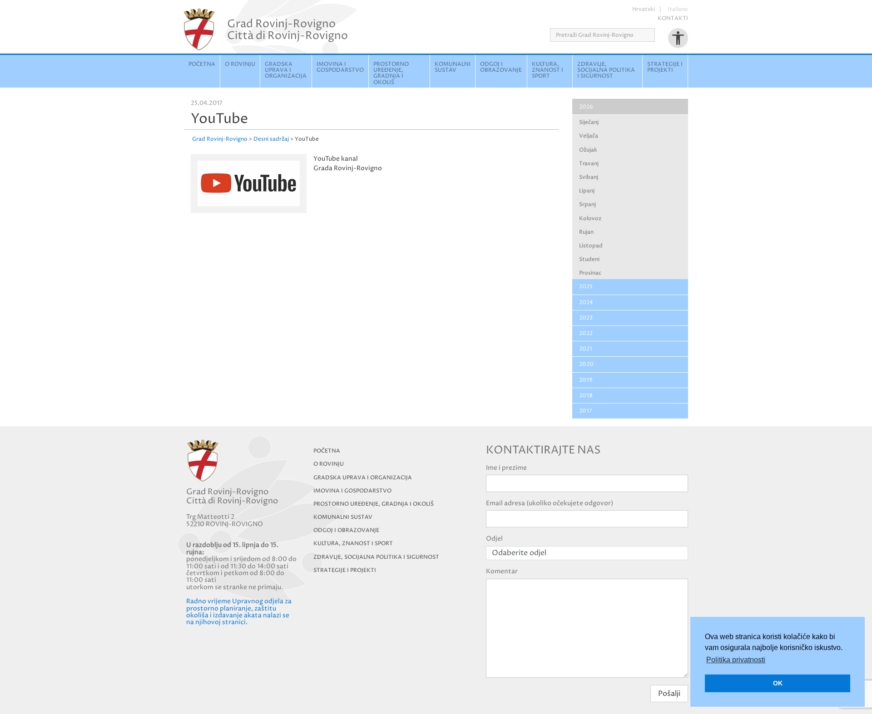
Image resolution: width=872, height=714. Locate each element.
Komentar (502, 571)
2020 (586, 364)
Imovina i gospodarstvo (340, 67)
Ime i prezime (506, 467)
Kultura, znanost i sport (547, 70)
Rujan (586, 232)
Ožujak (588, 150)
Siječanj (589, 122)
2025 (586, 287)
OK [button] (778, 683)
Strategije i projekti (665, 67)
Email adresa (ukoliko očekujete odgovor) (549, 503)
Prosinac (590, 273)
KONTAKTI (673, 18)
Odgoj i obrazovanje (501, 67)
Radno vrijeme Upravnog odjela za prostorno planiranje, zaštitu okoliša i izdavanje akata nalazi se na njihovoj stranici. (239, 611)
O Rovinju (240, 64)
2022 (586, 333)
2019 (586, 380)
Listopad (591, 246)
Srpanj (587, 204)
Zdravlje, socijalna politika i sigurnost (606, 70)
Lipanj (587, 191)
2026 (586, 107)
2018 (586, 395)
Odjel (494, 538)
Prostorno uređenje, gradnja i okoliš (391, 73)
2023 (586, 318)
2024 (586, 302)
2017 (585, 411)
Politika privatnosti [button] (735, 660)
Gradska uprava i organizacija (286, 70)
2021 (585, 349)
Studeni (589, 259)
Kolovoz (590, 218)
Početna (201, 64)
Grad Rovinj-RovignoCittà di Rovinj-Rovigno (287, 29)
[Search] (658, 35)
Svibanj (588, 177)
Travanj (589, 163)
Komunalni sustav (453, 67)
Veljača (588, 136)
